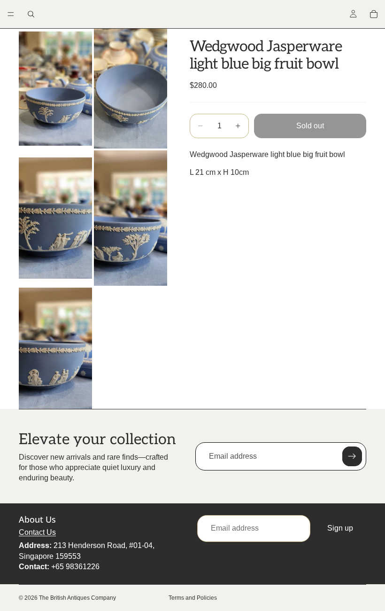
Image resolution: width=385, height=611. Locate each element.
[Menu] (11, 14)
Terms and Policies (193, 598)
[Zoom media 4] (130, 218)
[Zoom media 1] (55, 89)
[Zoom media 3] (55, 218)
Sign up (340, 528)
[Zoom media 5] (55, 348)
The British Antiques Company (77, 598)
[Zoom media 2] (130, 89)
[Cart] (373, 14)
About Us (37, 519)
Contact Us (37, 532)
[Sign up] (352, 456)
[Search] (31, 14)
